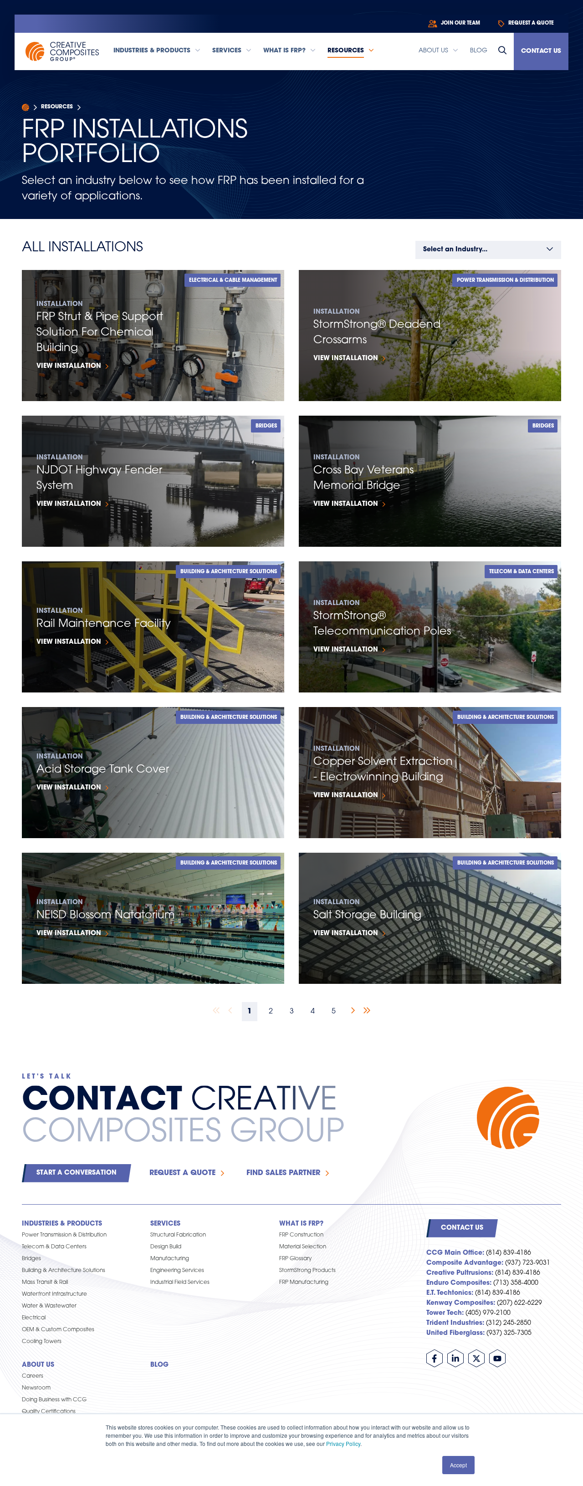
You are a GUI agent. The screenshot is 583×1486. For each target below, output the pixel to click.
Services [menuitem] (165, 1224)
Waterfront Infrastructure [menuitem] (54, 1294)
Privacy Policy (343, 1443)
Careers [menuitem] (32, 1376)
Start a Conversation (76, 1173)
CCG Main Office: (455, 1253)
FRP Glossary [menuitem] (295, 1259)
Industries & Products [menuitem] (62, 1224)
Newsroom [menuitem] (36, 1388)
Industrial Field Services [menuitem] (180, 1282)
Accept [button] (458, 1465)
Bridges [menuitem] (31, 1259)
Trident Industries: (455, 1323)
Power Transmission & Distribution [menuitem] (64, 1235)
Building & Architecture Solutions (228, 572)
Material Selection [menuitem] (302, 1247)
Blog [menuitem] (159, 1365)
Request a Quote (182, 1173)
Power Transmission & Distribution (505, 280)
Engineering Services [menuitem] (177, 1270)
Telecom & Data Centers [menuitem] (54, 1247)
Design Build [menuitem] (165, 1247)
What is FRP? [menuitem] (301, 1224)
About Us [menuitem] (38, 1365)
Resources (57, 107)
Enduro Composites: (458, 1283)
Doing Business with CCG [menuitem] (54, 1400)
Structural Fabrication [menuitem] (178, 1235)
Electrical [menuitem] (34, 1318)
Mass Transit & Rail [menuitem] (45, 1282)
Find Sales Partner (283, 1173)
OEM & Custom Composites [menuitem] (58, 1330)
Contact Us (541, 51)
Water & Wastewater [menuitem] (49, 1306)
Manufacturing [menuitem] (169, 1259)
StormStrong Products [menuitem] (307, 1270)
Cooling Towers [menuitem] (41, 1341)
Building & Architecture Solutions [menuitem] (63, 1270)
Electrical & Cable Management (233, 280)
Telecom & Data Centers (521, 572)
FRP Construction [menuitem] (301, 1235)
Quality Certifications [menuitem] (49, 1412)
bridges (266, 426)
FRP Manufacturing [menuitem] (303, 1282)
